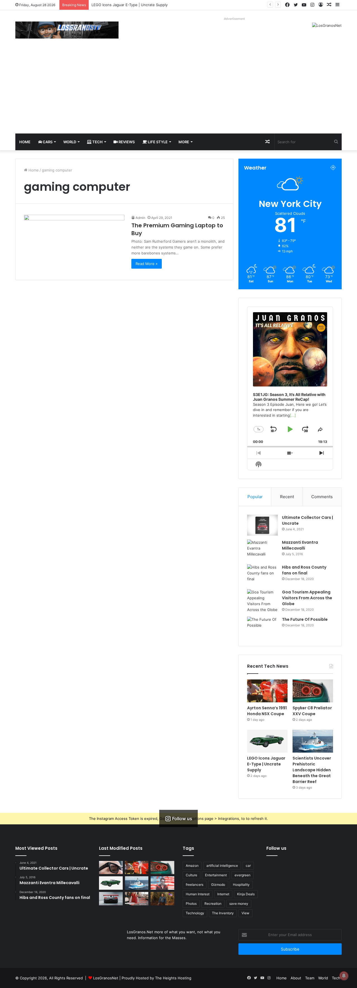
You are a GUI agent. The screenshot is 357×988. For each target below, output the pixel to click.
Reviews (126, 142)
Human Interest (197, 894)
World (69, 142)
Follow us (276, 848)
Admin (140, 218)
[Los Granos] (67, 30)
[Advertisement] (178, 91)
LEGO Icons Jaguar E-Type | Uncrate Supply (266, 764)
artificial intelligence (222, 865)
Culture (191, 875)
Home (24, 142)
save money (238, 903)
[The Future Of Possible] (262, 627)
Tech (97, 142)
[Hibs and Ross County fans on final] (262, 574)
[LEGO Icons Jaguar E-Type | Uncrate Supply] (267, 741)
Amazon (192, 865)
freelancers (194, 884)
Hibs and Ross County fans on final (304, 570)
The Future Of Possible (305, 619)
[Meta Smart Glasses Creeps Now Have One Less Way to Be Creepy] (111, 867)
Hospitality (241, 884)
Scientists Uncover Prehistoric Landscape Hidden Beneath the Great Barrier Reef (312, 769)
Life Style (157, 142)
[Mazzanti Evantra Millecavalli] (262, 550)
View (245, 913)
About (296, 978)
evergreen (242, 875)
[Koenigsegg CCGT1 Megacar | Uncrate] (111, 898)
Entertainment (216, 875)
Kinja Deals (246, 894)
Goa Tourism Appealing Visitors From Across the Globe (307, 598)
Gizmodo (218, 884)
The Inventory (223, 913)
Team (309, 978)
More (183, 142)
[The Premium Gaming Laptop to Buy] (74, 243)
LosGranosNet (105, 978)
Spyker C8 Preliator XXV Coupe (312, 711)
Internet (223, 894)
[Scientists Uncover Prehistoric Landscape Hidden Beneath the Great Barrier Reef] (313, 741)
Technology (195, 913)
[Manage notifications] (343, 975)
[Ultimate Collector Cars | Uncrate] (262, 525)
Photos (191, 903)
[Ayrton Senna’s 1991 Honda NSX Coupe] (267, 690)
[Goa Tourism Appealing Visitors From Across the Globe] (262, 601)
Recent (287, 496)
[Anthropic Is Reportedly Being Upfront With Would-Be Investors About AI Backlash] (162, 883)
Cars (47, 142)
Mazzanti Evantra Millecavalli (300, 545)
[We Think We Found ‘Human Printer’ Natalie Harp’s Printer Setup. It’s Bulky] (137, 898)
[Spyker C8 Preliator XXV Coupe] (313, 690)
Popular (255, 496)
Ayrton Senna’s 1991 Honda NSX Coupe (267, 711)
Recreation (212, 903)
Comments (322, 496)
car (248, 865)
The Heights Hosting (173, 978)
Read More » (147, 263)
